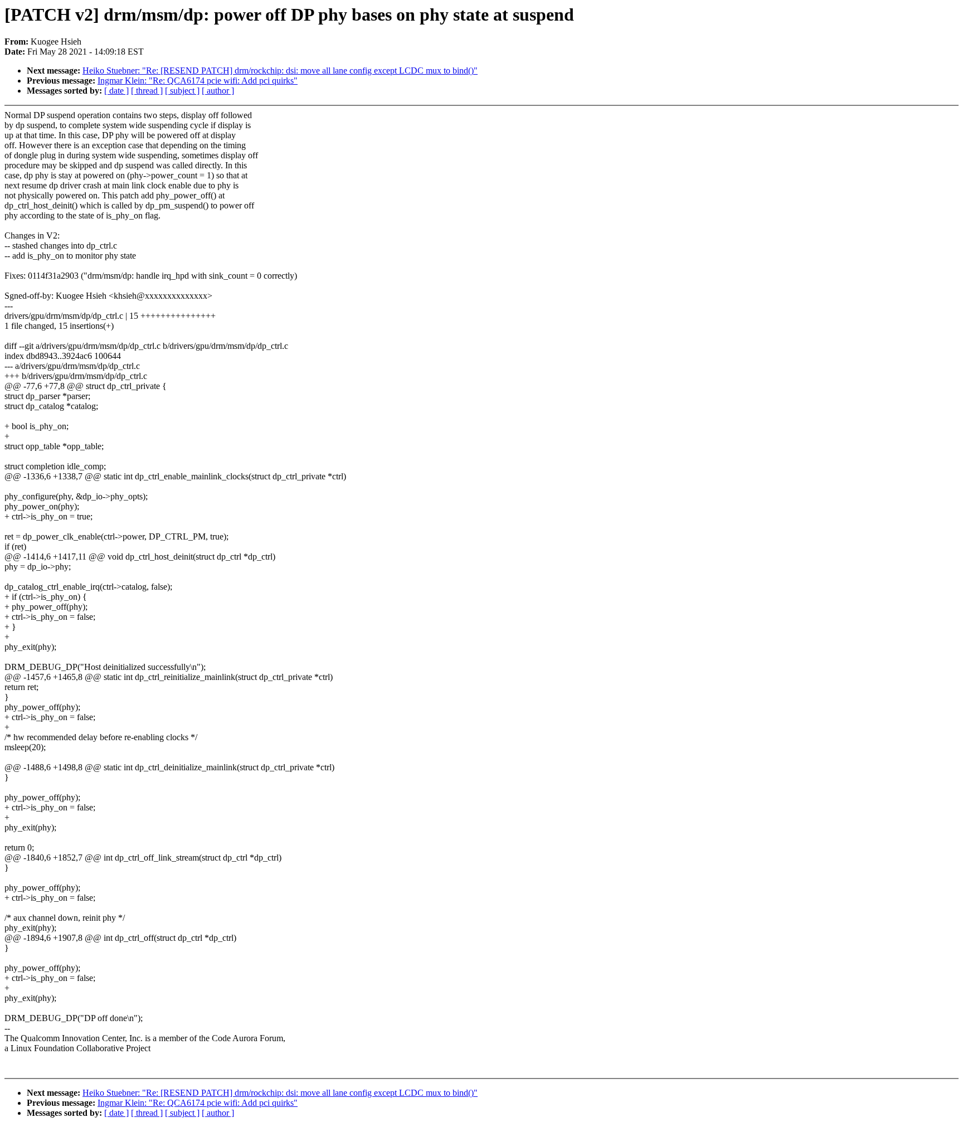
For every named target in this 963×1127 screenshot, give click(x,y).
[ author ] (218, 90)
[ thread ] (147, 90)
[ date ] (116, 90)
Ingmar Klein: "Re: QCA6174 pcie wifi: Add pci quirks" (198, 80)
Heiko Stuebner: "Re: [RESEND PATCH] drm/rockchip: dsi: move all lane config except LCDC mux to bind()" (280, 70)
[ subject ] (182, 90)
